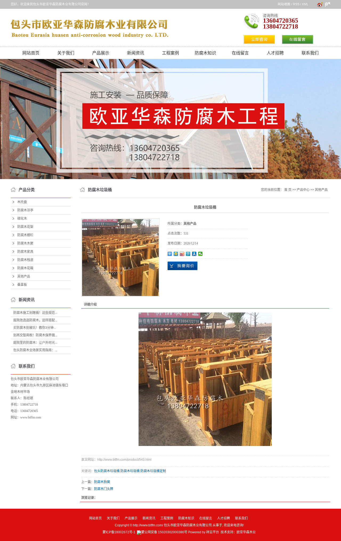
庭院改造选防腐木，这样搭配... (35, 320)
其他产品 (23, 276)
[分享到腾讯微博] (188, 254)
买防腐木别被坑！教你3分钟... (34, 328)
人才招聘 (275, 53)
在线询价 (182, 266)
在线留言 (240, 53)
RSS (296, 4)
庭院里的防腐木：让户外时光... (35, 343)
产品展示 (100, 53)
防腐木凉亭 (25, 210)
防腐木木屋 (25, 243)
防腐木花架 (25, 227)
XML (305, 4)
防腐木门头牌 (103, 489)
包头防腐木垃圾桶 (107, 471)
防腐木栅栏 (25, 235)
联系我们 (310, 53)
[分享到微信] (200, 254)
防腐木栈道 (25, 260)
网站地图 (284, 4)
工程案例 (170, 53)
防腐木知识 (205, 53)
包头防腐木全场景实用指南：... (35, 350)
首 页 (287, 190)
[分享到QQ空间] (176, 254)
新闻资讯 (135, 53)
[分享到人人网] (194, 254)
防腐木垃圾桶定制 (153, 471)
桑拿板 (22, 285)
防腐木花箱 (25, 268)
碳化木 (22, 218)
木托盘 (22, 202)
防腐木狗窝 (102, 482)
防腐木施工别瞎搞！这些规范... (35, 313)
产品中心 (303, 190)
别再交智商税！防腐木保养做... (35, 335)
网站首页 (30, 53)
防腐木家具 (25, 252)
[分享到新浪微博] (182, 254)
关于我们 (65, 53)
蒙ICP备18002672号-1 (119, 532)
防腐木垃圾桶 (130, 471)
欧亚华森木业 (246, 532)
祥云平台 (212, 532)
